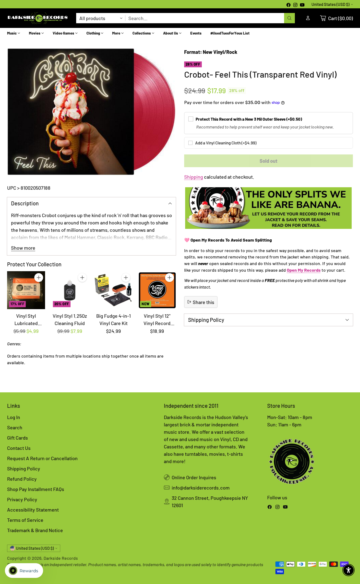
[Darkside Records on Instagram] (295, 5)
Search (14, 427)
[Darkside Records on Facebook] (288, 5)
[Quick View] (38, 288)
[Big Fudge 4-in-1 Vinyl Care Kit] (113, 290)
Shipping (193, 177)
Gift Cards (17, 438)
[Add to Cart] (38, 277)
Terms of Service (25, 520)
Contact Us (19, 448)
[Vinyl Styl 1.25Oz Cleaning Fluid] (70, 290)
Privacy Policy (22, 499)
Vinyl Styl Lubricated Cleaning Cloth (26, 323)
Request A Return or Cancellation (42, 458)
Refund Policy (22, 479)
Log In (13, 417)
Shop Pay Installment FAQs (35, 489)
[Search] (289, 18)
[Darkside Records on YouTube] (302, 5)
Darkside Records (61, 558)
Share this (203, 302)
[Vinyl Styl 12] (157, 290)
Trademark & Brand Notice (35, 530)
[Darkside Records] (37, 18)
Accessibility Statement (33, 510)
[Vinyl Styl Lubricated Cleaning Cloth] (26, 290)
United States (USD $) (330, 4)
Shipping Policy (23, 468)
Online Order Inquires (194, 477)
